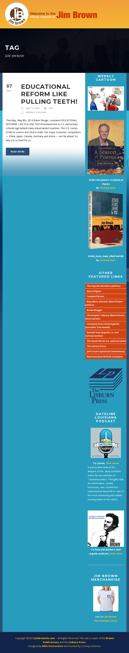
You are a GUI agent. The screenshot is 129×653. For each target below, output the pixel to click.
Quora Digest (94, 291)
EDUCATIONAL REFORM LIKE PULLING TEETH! (49, 94)
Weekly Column (36, 112)
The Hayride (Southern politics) (103, 286)
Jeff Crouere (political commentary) (106, 351)
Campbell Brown (95, 296)
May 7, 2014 (33, 108)
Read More (18, 151)
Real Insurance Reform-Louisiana (105, 356)
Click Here (112, 463)
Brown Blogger (94, 310)
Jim (51, 108)
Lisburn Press (77, 642)
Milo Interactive (53, 646)
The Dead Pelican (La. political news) (106, 341)
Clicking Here (108, 187)
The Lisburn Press (96, 346)
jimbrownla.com (44, 638)
